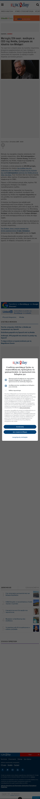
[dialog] (20, 399)
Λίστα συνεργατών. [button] (25, 408)
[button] (20, 390)
